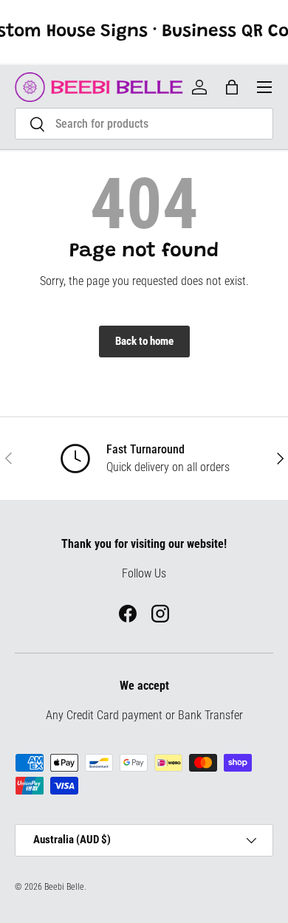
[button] (232, 87)
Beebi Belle (64, 887)
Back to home (144, 341)
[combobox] (144, 124)
